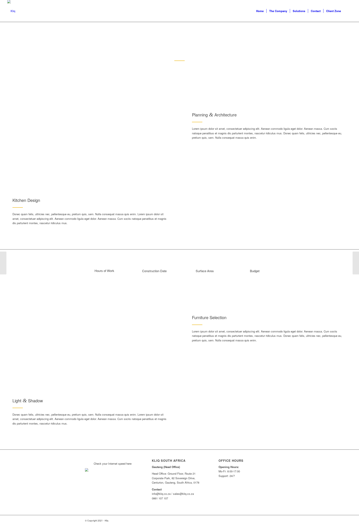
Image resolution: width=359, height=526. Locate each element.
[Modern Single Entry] (3, 263)
